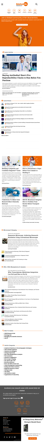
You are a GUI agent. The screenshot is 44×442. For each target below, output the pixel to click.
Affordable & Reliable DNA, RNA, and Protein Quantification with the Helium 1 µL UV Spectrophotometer (31, 93)
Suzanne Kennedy (10, 312)
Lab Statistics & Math (9, 373)
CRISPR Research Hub (9, 333)
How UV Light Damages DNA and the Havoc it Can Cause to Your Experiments (22, 299)
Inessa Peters (6, 183)
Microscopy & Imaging (10, 359)
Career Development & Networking (13, 365)
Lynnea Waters (9, 300)
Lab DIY (6, 338)
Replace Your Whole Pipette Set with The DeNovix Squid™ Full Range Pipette (11, 93)
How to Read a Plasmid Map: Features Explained (15, 295)
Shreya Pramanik (13, 248)
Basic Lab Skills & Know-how (11, 363)
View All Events (4, 135)
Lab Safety (7, 371)
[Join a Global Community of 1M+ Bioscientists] (22, 31)
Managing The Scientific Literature (13, 336)
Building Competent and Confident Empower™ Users (11, 169)
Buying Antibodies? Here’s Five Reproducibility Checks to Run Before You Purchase (21, 78)
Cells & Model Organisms (10, 349)
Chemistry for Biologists (10, 351)
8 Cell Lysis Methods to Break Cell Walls (13, 319)
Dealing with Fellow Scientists (11, 367)
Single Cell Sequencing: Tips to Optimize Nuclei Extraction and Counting (20, 307)
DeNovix (25, 96)
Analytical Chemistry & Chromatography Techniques (18, 348)
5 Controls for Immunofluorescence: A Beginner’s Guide (17, 255)
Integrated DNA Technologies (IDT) (14, 292)
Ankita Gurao (12, 287)
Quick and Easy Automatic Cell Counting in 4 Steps (16, 259)
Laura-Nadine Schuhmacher (12, 320)
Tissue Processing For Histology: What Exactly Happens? (17, 251)
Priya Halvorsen (27, 185)
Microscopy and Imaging (14, 233)
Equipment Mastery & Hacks (11, 368)
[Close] (43, 419)
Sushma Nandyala (7, 216)
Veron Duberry (7, 88)
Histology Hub (7, 335)
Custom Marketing (7, 431)
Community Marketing (7, 429)
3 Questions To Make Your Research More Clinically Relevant (11, 202)
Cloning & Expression (9, 352)
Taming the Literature (28, 166)
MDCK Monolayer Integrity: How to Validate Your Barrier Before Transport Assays (32, 203)
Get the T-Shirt (6, 424)
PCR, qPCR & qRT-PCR (9, 360)
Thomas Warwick (10, 260)
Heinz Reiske (9, 324)
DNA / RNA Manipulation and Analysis (16, 270)
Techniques (5, 73)
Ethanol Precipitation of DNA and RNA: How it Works (17, 303)
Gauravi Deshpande (10, 256)
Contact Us (5, 423)
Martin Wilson (9, 252)
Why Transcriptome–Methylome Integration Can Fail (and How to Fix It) (23, 273)
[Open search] (36, 4)
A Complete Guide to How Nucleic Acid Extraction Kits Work (18, 311)
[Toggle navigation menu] (2, 4)
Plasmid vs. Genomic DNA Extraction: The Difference (16, 315)
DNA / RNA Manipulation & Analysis (13, 354)
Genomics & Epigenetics (10, 357)
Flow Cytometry (8, 356)
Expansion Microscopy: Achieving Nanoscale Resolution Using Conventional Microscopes (23, 236)
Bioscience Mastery (9, 362)
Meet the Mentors (6, 420)
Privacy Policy (17, 439)
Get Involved (5, 421)
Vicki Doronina (9, 296)
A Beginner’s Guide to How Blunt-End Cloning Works (16, 323)
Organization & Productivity (11, 374)
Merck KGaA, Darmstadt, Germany (31, 222)
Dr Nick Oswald (9, 304)
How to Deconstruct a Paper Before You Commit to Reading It (32, 170)
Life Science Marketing (7, 428)
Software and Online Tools (8, 166)
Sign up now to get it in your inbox (12, 398)
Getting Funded (8, 370)
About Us (5, 419)
